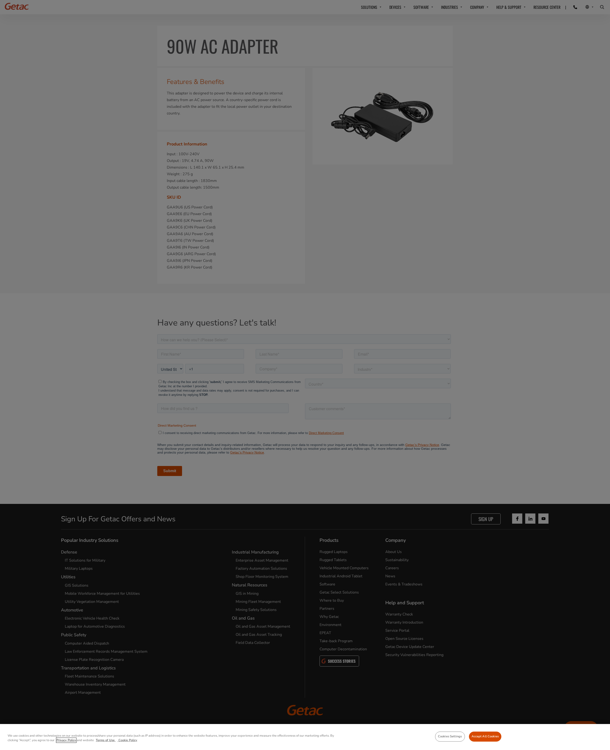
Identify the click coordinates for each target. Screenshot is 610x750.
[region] (305, 737)
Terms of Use (106, 740)
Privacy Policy (66, 740)
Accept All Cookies (485, 736)
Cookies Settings (450, 736)
